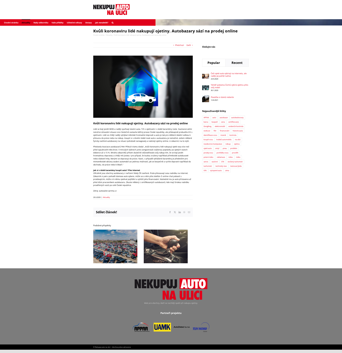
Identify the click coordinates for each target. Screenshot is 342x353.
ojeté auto (208, 148)
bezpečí (215, 122)
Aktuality (106, 197)
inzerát (223, 135)
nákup (228, 144)
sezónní (215, 162)
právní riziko (208, 157)
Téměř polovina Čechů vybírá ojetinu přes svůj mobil (229, 86)
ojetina (237, 144)
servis (206, 162)
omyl (217, 148)
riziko (238, 157)
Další (188, 45)
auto (214, 117)
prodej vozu (208, 153)
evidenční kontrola (235, 126)
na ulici (237, 139)
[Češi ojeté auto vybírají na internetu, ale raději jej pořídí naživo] (205, 75)
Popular (213, 62)
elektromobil (220, 126)
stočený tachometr (235, 162)
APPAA (206, 117)
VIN (205, 170)
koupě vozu (208, 139)
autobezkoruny (237, 117)
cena (223, 122)
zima (227, 170)
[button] (112, 22)
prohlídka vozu (222, 153)
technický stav (221, 166)
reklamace (221, 157)
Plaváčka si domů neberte (222, 97)
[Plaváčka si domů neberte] (205, 96)
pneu (225, 148)
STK (222, 162)
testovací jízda (236, 166)
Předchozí (179, 45)
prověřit (235, 153)
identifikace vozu (210, 135)
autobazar (224, 117)
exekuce (207, 131)
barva (206, 122)
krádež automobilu (224, 139)
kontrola (233, 135)
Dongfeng (207, 126)
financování (224, 131)
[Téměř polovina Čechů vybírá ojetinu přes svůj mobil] (205, 86)
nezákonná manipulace (213, 144)
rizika (230, 157)
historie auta (238, 131)
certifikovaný (233, 122)
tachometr (208, 166)
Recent (237, 62)
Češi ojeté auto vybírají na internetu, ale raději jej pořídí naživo (229, 74)
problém (233, 148)
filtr (215, 131)
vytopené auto (216, 170)
